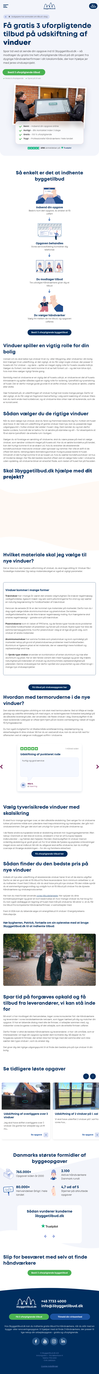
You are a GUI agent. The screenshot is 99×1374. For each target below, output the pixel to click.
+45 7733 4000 (53, 1301)
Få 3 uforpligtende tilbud (29, 1317)
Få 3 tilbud (93, 6)
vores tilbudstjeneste (47, 896)
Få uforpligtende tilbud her (49, 854)
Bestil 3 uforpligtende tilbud (24, 72)
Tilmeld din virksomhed (70, 1317)
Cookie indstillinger (49, 1366)
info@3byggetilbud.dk (62, 1306)
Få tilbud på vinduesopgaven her (49, 687)
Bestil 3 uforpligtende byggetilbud (49, 333)
